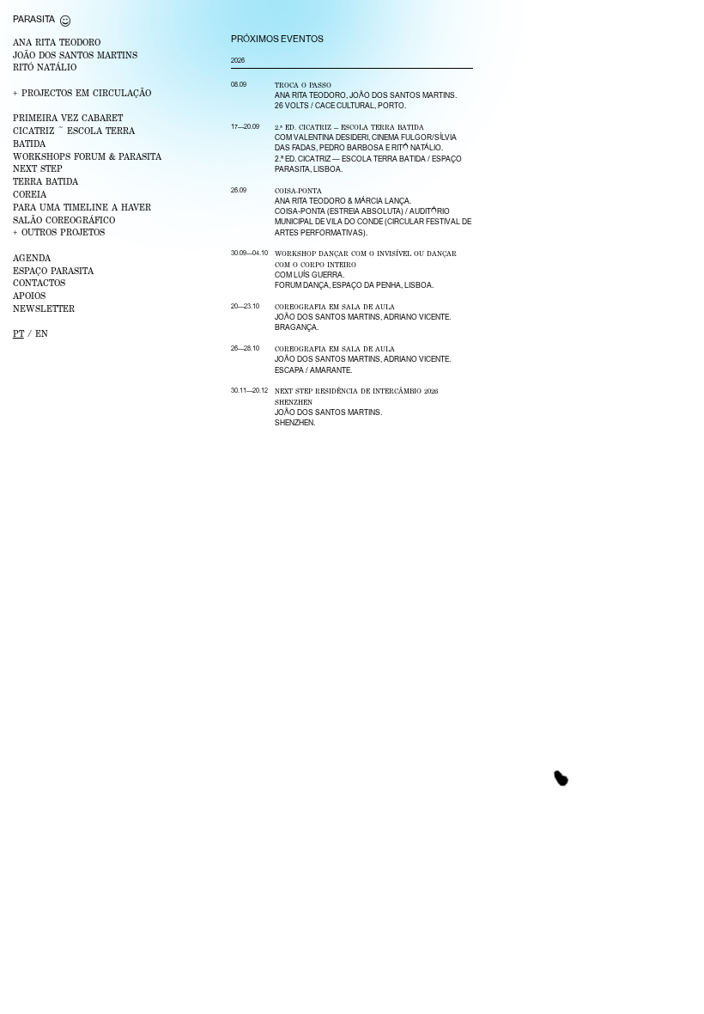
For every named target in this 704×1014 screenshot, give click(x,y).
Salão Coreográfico (64, 220)
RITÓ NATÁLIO (44, 67)
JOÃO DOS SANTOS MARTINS (75, 55)
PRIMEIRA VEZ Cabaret (68, 118)
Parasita (34, 19)
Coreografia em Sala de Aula (335, 306)
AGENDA (32, 258)
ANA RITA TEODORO (56, 42)
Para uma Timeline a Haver (82, 207)
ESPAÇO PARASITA (53, 271)
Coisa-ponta (298, 190)
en (41, 333)
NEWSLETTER (44, 308)
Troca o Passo (303, 85)
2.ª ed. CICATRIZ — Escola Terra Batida (349, 127)
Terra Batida (45, 181)
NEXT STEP (38, 168)
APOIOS (29, 295)
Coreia (29, 194)
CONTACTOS (39, 283)
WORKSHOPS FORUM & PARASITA (87, 156)
